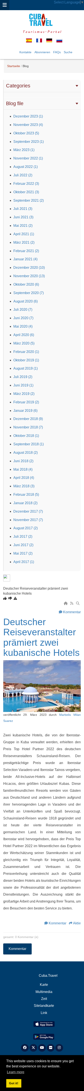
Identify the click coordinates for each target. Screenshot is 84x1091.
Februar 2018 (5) (26, 494)
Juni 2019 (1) (23, 385)
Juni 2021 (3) (23, 217)
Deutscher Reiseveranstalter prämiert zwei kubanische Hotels (41, 637)
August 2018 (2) (25, 452)
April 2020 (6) (23, 335)
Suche (68, 52)
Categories (18, 86)
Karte (44, 984)
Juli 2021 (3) (22, 209)
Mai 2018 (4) (23, 469)
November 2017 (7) (28, 520)
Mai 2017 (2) (23, 553)
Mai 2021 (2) (23, 225)
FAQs (57, 52)
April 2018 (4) (23, 478)
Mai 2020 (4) (23, 326)
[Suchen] (78, 603)
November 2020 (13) (29, 276)
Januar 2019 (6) (25, 410)
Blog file (14, 103)
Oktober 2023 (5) (26, 133)
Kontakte (25, 52)
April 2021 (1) (23, 234)
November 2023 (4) (28, 125)
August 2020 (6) (25, 301)
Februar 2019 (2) (26, 402)
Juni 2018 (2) (23, 461)
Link (44, 1013)
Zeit (44, 999)
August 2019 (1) (25, 368)
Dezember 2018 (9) (28, 419)
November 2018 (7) (28, 427)
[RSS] (72, 603)
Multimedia (44, 992)
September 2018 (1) (28, 444)
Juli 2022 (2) (22, 175)
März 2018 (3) (23, 486)
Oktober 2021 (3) (26, 192)
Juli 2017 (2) (22, 536)
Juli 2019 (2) (22, 377)
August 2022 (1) (25, 167)
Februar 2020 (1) (26, 352)
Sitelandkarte (44, 1005)
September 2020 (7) (28, 293)
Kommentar (72, 612)
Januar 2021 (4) (25, 259)
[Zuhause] (66, 603)
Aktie (77, 923)
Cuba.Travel (48, 975)
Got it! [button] (13, 1083)
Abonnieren (42, 52)
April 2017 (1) (23, 562)
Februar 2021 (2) (26, 251)
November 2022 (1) (28, 158)
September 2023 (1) (28, 141)
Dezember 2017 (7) (28, 511)
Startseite (13, 66)
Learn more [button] (15, 1072)
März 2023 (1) (23, 150)
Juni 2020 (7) (23, 318)
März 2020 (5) (23, 343)
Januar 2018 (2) (25, 503)
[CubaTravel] (42, 20)
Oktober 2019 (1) (26, 360)
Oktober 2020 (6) (26, 284)
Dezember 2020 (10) (29, 267)
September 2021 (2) (28, 200)
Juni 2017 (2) (23, 545)
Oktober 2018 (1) (26, 436)
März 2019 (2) (23, 394)
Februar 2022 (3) (26, 183)
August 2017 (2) (25, 528)
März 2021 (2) (23, 242)
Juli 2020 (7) (22, 309)
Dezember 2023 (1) (28, 116)
